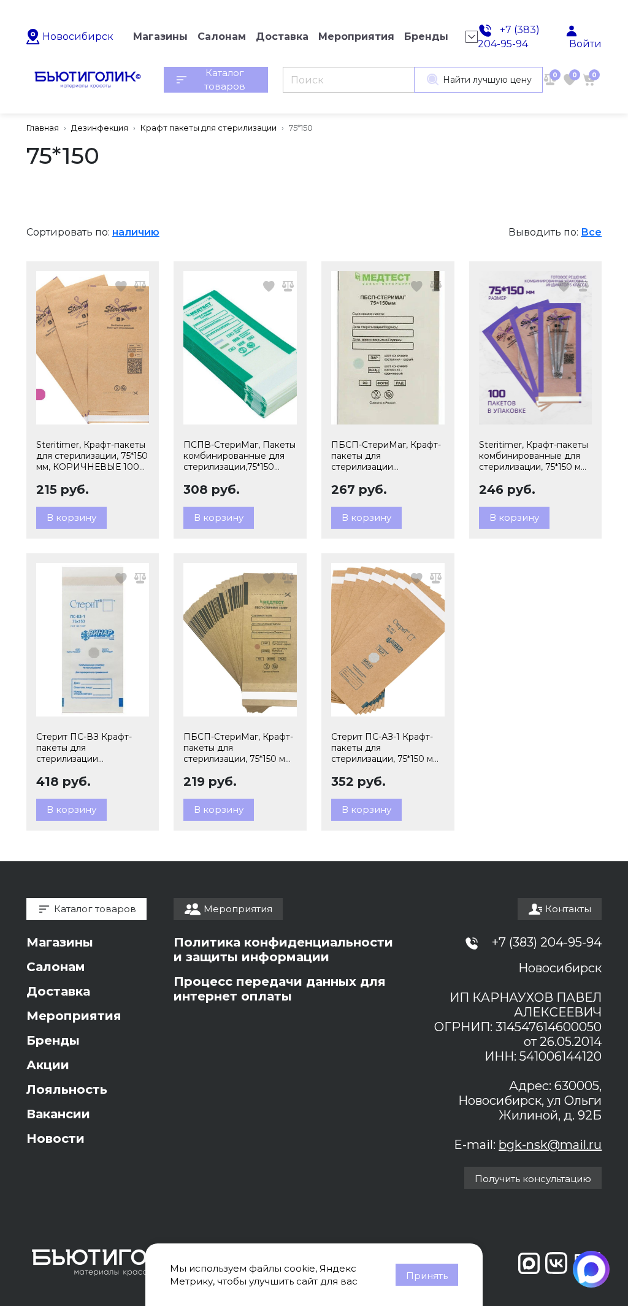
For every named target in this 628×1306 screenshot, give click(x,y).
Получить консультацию (533, 1179)
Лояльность (66, 1089)
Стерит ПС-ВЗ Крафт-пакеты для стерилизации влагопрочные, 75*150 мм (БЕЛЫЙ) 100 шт (90, 747)
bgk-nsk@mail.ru (550, 1144)
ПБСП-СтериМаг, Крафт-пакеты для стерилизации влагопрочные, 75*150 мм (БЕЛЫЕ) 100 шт (386, 455)
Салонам (55, 966)
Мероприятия (73, 1015)
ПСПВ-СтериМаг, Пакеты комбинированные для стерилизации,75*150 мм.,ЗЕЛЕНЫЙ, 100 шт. (239, 455)
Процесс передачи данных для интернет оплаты (280, 989)
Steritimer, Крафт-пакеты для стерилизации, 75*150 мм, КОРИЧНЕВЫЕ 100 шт (92, 455)
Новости (55, 1138)
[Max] (591, 1269)
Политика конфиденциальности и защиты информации (283, 949)
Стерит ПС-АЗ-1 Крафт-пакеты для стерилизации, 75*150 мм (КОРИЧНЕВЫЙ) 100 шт (385, 747)
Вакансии (58, 1114)
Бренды (53, 1040)
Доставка (58, 991)
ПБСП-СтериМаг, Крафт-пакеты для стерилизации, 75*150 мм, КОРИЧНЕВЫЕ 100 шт (238, 747)
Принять (427, 1275)
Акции (47, 1065)
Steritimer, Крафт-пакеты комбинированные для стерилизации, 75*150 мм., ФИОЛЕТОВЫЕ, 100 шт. (535, 455)
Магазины (59, 942)
